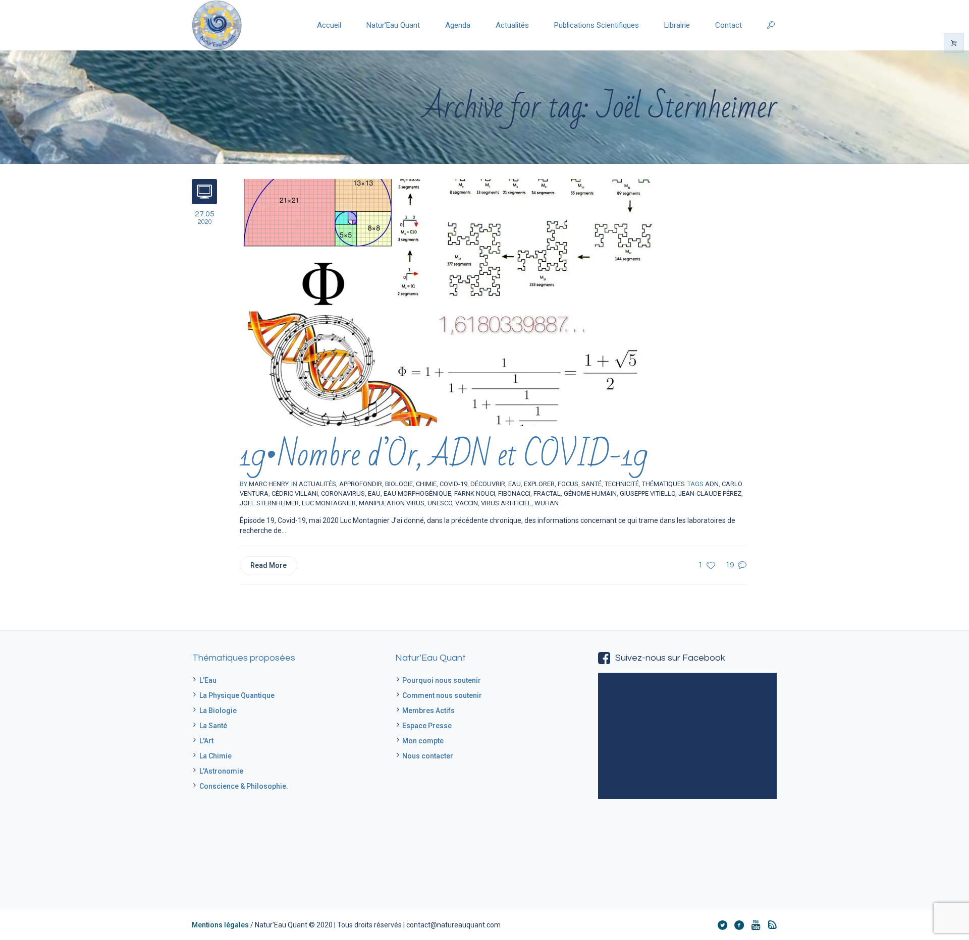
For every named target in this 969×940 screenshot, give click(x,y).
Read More (268, 565)
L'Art (206, 741)
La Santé (213, 726)
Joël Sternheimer (269, 503)
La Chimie (215, 756)
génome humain (590, 493)
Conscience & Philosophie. (243, 786)
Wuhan (546, 503)
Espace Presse (427, 726)
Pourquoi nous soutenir (441, 680)
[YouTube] (755, 925)
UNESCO (439, 503)
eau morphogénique (417, 493)
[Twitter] (722, 925)
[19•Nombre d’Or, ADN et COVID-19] (447, 302)
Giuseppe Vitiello (647, 493)
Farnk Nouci (474, 493)
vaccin (466, 503)
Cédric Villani (295, 493)
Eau (374, 493)
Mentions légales (220, 925)
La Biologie (218, 711)
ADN (712, 484)
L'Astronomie (221, 771)
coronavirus (343, 493)
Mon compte (423, 741)
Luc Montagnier (329, 503)
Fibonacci (514, 493)
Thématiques (663, 484)
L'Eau (208, 680)
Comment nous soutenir (442, 695)
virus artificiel (506, 503)
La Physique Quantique (237, 695)
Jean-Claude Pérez (709, 493)
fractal (547, 493)
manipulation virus (391, 503)
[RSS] (772, 925)
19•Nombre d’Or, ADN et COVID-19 (443, 455)
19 (730, 565)
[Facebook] (739, 925)
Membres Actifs (428, 711)
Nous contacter (427, 756)
